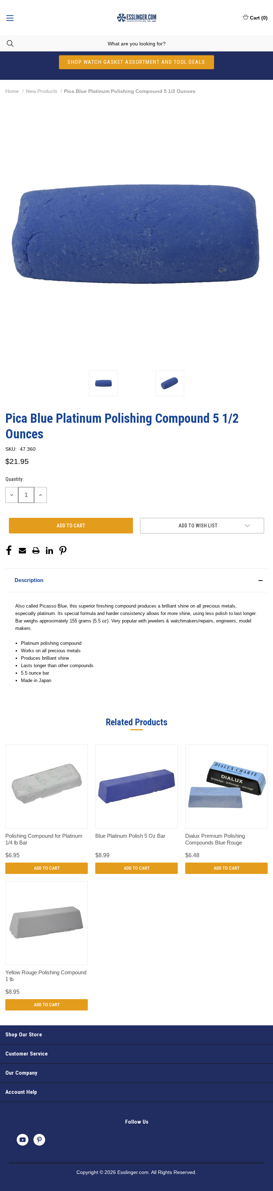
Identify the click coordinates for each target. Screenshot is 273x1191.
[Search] (7, 43)
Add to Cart (47, 868)
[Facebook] (8, 550)
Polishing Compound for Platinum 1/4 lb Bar (43, 839)
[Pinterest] (62, 550)
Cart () (259, 18)
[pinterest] (39, 1140)
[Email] (22, 550)
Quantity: (14, 479)
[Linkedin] (49, 550)
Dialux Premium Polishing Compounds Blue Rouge (215, 839)
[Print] (35, 550)
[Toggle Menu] (10, 17)
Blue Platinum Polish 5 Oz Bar (130, 836)
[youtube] (23, 1140)
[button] (136, 580)
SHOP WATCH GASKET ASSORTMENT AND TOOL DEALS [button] (136, 62)
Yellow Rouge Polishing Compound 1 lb (45, 975)
